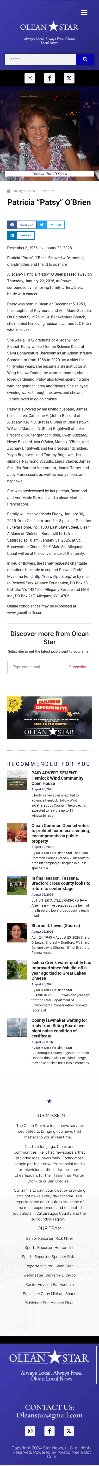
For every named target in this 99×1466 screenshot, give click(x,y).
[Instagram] (30, 78)
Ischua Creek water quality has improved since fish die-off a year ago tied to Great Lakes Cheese (61, 970)
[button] (84, 12)
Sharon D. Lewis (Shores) (55, 925)
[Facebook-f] (49, 78)
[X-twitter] (69, 78)
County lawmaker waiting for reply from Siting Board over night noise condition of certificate (59, 1028)
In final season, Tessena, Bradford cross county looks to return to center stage (60, 883)
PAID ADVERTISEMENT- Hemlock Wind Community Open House (57, 778)
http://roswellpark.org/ (53, 576)
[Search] (85, 59)
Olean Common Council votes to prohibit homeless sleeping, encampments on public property (60, 833)
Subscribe (77, 667)
